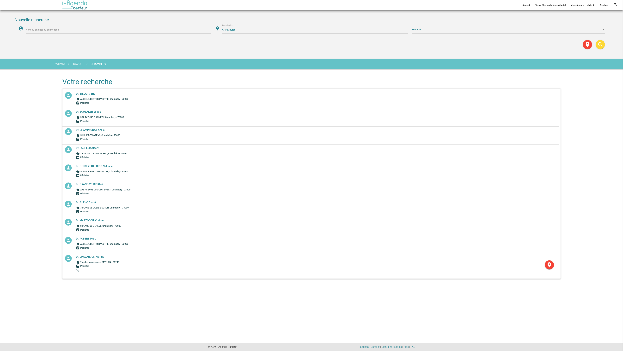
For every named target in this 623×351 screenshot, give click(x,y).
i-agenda (364, 346)
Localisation (227, 25)
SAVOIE (78, 64)
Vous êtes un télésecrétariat (550, 5)
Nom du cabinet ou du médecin (42, 29)
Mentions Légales (392, 346)
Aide (406, 346)
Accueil (526, 5)
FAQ (413, 346)
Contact (604, 5)
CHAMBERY (98, 64)
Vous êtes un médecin (583, 5)
